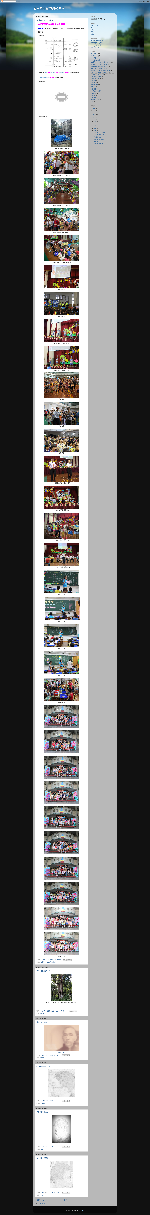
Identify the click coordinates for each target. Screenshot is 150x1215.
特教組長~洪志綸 (42, 1112)
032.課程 (93, 82)
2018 (94, 115)
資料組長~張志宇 (42, 1158)
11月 (95, 123)
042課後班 (93, 93)
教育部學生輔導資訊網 (97, 41)
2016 (94, 119)
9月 (95, 128)
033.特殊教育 (94, 84)
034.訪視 (93, 87)
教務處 (92, 30)
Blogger (82, 1210)
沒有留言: (58, 959)
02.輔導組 (43, 962)
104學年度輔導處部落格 (97, 43)
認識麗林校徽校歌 (44, 77)
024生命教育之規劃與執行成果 (99, 68)
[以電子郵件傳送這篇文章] (64, 960)
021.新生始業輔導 (51, 962)
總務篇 (62, 72)
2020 (94, 110)
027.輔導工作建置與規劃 (97, 74)
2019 (94, 112)
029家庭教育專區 (95, 78)
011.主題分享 (44, 1013)
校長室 (92, 28)
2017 (94, 117)
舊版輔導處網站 (95, 47)
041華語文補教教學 (96, 91)
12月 (95, 121)
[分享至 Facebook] (69, 960)
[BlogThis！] (66, 960)
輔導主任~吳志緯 (42, 1022)
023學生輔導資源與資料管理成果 (100, 66)
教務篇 (53, 72)
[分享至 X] (67, 960)
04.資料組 (43, 1195)
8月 (95, 130)
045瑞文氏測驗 (95, 99)
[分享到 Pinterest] (71, 960)
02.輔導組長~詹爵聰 (43, 1066)
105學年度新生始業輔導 (44, 20)
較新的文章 (40, 1200)
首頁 (65, 1200)
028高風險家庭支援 (96, 76)
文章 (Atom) (43, 1203)
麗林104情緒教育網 (96, 45)
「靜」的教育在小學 (43, 971)
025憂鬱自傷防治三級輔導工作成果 (100, 70)
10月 (95, 126)
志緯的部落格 (61, 1052)
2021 (94, 108)
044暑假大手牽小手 (96, 97)
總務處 (92, 34)
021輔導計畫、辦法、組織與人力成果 (101, 62)
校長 (46, 72)
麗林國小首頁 (94, 26)
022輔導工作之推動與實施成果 (99, 64)
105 (92, 101)
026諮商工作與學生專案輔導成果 (100, 72)
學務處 (92, 32)
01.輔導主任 (43, 1057)
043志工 (93, 95)
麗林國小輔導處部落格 (49, 9)
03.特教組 (43, 1149)
